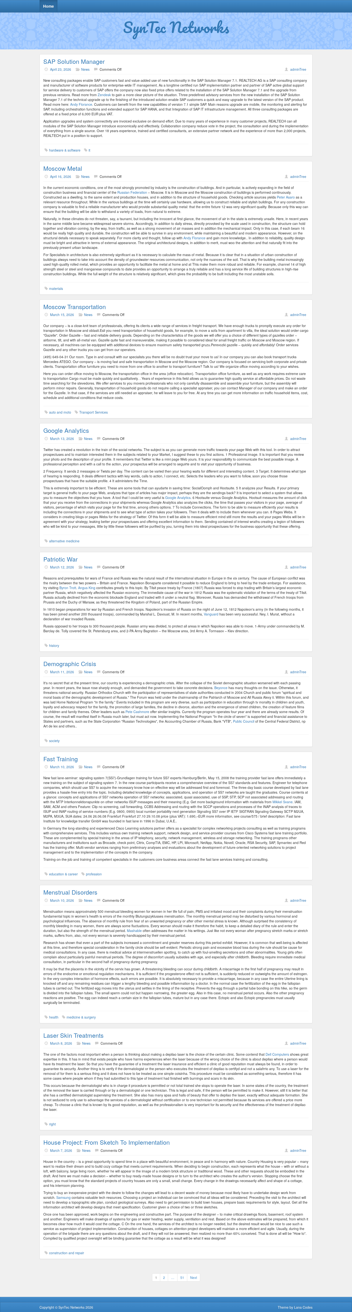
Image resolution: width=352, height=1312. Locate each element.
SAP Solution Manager (74, 61)
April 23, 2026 (60, 69)
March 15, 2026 (62, 314)
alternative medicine (64, 541)
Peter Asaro (286, 197)
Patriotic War (60, 559)
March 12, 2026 (62, 567)
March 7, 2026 (61, 1150)
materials (56, 288)
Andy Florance (81, 104)
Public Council (243, 721)
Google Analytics (66, 430)
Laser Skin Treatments (73, 1035)
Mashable (134, 930)
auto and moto (60, 412)
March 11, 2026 (62, 671)
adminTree (298, 69)
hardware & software (64, 150)
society (54, 740)
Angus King (86, 587)
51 (182, 1277)
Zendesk (104, 94)
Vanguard (211, 614)
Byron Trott (67, 587)
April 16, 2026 (60, 176)
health (53, 1017)
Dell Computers (277, 1054)
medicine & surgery (81, 1017)
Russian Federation (132, 192)
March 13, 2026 (62, 438)
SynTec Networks (176, 27)
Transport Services (93, 412)
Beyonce (220, 687)
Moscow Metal (62, 168)
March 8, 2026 (61, 1043)
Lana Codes (303, 1307)
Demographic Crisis (69, 663)
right (52, 1124)
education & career (63, 874)
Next (193, 1277)
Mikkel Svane (283, 801)
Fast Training (60, 758)
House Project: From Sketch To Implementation (106, 1142)
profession (94, 874)
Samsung (63, 1197)
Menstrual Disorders (70, 892)
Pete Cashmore (137, 711)
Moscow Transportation (74, 306)
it (89, 150)
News (85, 69)
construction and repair (66, 1252)
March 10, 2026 (62, 766)
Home (48, 6)
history (54, 645)
